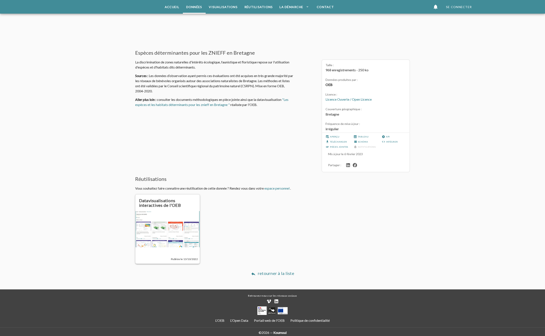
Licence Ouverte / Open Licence (349, 99)
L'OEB (220, 320)
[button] (435, 7)
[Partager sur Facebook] (354, 165)
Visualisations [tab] (223, 7)
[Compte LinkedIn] (276, 301)
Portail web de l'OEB (269, 320)
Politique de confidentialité (310, 320)
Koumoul (280, 332)
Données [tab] (194, 7)
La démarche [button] (291, 7)
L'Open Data (239, 320)
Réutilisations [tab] (258, 7)
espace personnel (277, 188)
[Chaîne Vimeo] (268, 301)
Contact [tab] (325, 7)
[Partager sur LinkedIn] (348, 165)
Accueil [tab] (172, 7)
